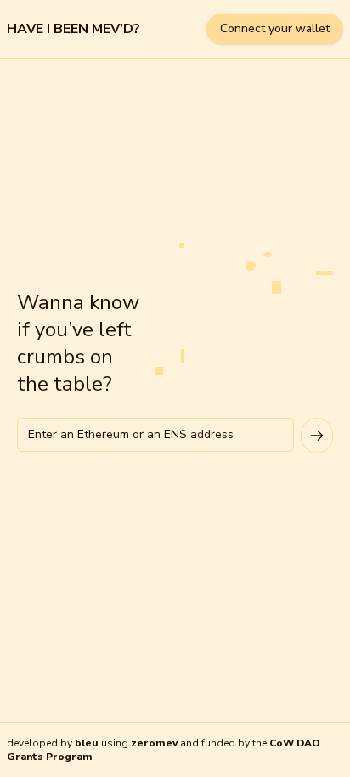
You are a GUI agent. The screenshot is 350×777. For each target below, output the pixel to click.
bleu (87, 743)
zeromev (154, 743)
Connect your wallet (275, 28)
